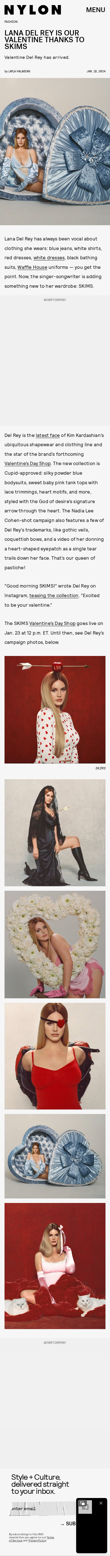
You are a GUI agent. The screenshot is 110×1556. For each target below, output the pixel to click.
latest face (48, 435)
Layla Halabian (19, 71)
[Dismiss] (100, 1503)
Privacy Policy (37, 1540)
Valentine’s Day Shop (28, 463)
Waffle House (32, 267)
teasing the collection (53, 595)
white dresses (49, 257)
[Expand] (82, 1503)
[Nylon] (33, 10)
